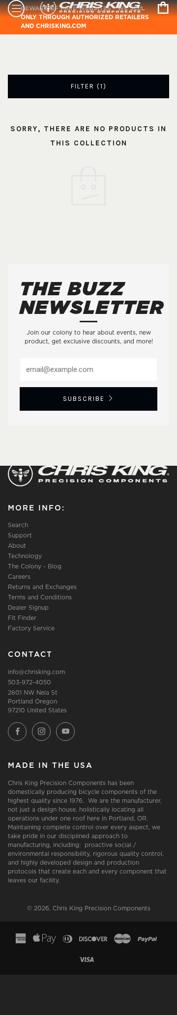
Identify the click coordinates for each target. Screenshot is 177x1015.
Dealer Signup (28, 607)
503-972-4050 (29, 682)
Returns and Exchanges (42, 587)
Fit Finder (22, 618)
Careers (19, 576)
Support (20, 535)
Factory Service (31, 628)
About (17, 545)
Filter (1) (89, 86)
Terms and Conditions (40, 597)
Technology (25, 556)
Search (18, 525)
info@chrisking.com (36, 672)
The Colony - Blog (34, 566)
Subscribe (84, 398)
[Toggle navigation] (16, 8)
